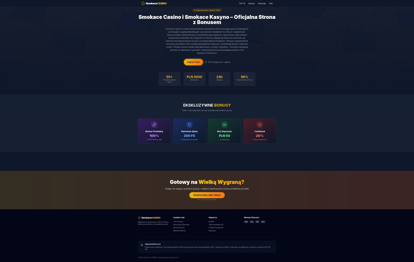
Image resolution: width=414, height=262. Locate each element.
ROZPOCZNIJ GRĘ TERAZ (207, 195)
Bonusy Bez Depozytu (181, 224)
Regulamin (212, 230)
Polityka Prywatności (216, 227)
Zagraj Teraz (193, 62)
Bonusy (252, 3)
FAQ (271, 3)
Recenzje (262, 3)
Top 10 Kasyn (178, 221)
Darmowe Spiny (179, 227)
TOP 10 (242, 3)
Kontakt (211, 221)
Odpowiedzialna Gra (216, 224)
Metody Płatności (179, 230)
